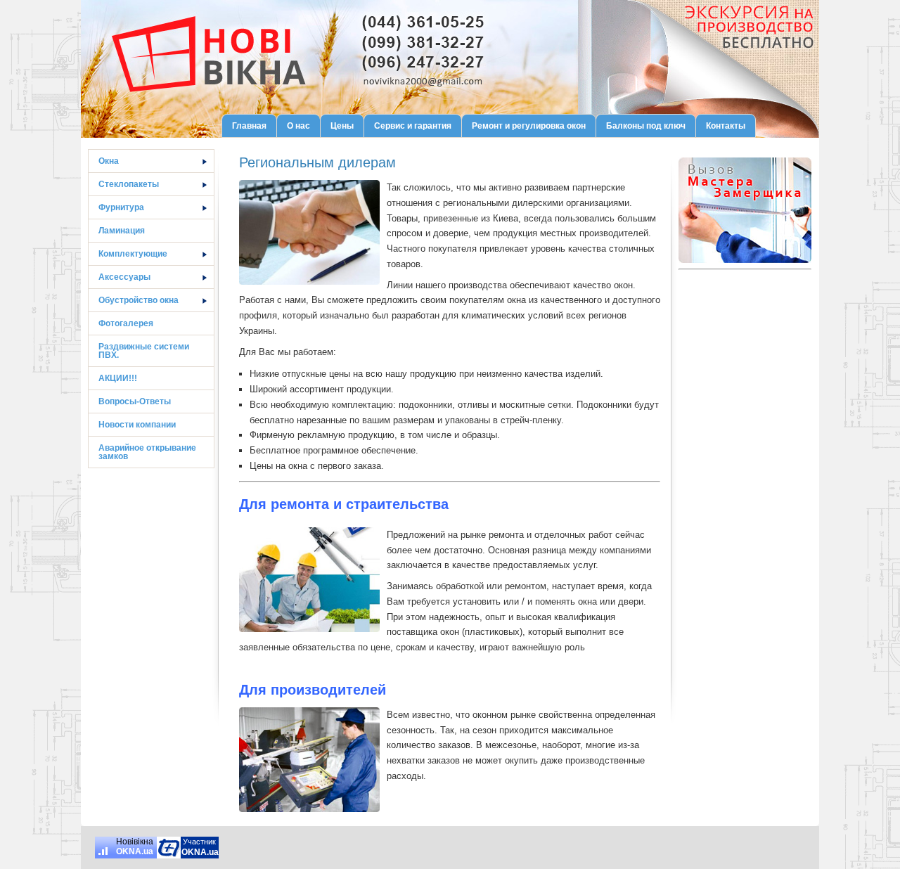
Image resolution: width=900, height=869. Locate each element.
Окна (108, 161)
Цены (342, 126)
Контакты (725, 126)
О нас (298, 126)
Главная (249, 126)
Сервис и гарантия (412, 126)
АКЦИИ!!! (117, 378)
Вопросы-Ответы (134, 401)
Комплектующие (132, 254)
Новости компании (137, 425)
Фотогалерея (125, 323)
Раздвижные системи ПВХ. (143, 351)
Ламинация (121, 231)
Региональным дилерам (317, 162)
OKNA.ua (134, 851)
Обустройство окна (138, 300)
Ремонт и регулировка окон (529, 126)
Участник (199, 841)
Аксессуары (124, 277)
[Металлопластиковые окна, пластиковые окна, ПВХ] (169, 847)
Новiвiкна (134, 842)
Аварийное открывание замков (147, 452)
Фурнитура (121, 207)
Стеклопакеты (128, 184)
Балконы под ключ (646, 126)
